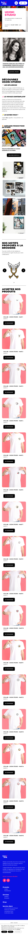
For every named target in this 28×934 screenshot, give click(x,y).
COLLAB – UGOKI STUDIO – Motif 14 (13, 766)
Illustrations (7, 890)
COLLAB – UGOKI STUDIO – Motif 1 (13, 317)
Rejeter (10, 931)
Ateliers (6, 896)
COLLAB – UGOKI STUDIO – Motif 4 (13, 420)
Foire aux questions (9, 909)
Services (6, 895)
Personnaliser (17, 931)
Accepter (4, 931)
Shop (5, 902)
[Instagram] (8, 880)
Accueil (12, 24)
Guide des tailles (8, 913)
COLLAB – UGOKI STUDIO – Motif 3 (13, 386)
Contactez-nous (8, 911)
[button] (16, 3)
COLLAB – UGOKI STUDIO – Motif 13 (13, 732)
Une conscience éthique (11, 908)
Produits (6, 887)
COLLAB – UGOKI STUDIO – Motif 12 (13, 697)
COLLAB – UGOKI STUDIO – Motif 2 (13, 351)
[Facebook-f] (4, 880)
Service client (8, 906)
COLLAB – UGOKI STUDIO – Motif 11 (13, 662)
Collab (16, 24)
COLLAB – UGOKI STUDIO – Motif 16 (13, 835)
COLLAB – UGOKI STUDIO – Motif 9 (13, 593)
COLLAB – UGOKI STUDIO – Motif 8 (13, 559)
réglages (18, 929)
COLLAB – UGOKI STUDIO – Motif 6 (13, 490)
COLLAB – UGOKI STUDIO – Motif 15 (13, 801)
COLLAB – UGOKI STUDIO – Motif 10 (13, 628)
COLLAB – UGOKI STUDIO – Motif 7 (13, 524)
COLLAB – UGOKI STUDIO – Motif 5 (13, 455)
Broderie (6, 898)
